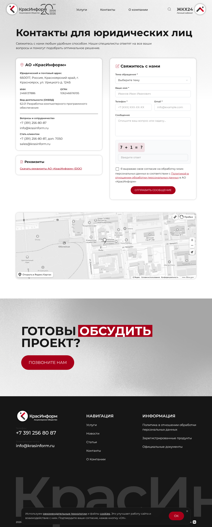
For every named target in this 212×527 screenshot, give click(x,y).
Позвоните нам (48, 362)
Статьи (91, 442)
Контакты (107, 10)
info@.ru (35, 445)
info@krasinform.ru (34, 128)
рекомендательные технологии (65, 513)
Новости (92, 433)
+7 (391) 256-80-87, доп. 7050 (41, 139)
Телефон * (121, 101)
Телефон (21, 428)
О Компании (96, 459)
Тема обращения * (126, 74)
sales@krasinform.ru (35, 144)
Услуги (81, 10)
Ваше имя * (122, 88)
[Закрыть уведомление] (187, 511)
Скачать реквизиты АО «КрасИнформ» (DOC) (51, 168)
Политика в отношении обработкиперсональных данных (169, 427)
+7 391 (36, 433)
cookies (105, 513)
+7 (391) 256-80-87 (33, 123)
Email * (158, 101)
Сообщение (122, 115)
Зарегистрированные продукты (167, 438)
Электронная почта (27, 441)
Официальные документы (162, 447)
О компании (138, 10)
